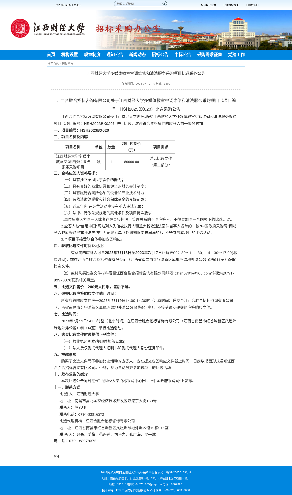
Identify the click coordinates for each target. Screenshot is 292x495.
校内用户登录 (208, 5)
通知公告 (114, 54)
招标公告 (160, 54)
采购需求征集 (209, 54)
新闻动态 (137, 54)
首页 (51, 54)
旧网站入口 (252, 5)
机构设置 (69, 54)
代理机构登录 (231, 5)
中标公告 (182, 54)
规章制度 (92, 54)
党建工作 (236, 54)
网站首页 (53, 63)
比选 (72, 293)
